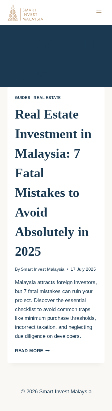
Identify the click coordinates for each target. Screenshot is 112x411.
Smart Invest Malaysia (42, 269)
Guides (22, 98)
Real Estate (47, 98)
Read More (32, 350)
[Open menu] (99, 12)
